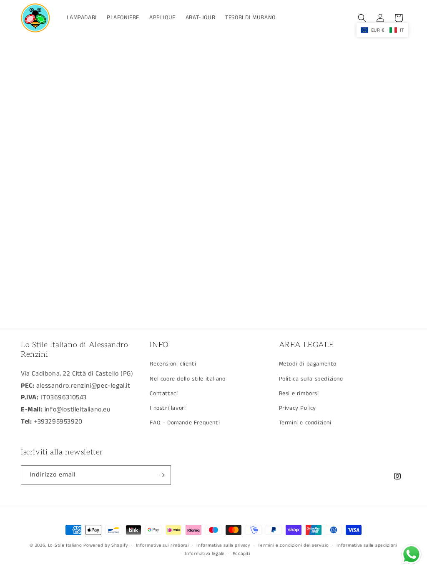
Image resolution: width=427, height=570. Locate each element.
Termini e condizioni (305, 423)
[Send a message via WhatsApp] (411, 554)
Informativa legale (205, 553)
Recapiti (241, 553)
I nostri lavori (168, 408)
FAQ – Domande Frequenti (185, 423)
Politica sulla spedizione (311, 379)
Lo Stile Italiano (65, 545)
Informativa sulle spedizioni (367, 545)
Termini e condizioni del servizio (293, 545)
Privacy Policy (297, 408)
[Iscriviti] (161, 475)
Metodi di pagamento (308, 364)
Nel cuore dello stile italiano (187, 379)
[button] (362, 18)
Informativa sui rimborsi (162, 545)
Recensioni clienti (173, 364)
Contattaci (164, 393)
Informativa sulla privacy (223, 545)
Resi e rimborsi (299, 393)
